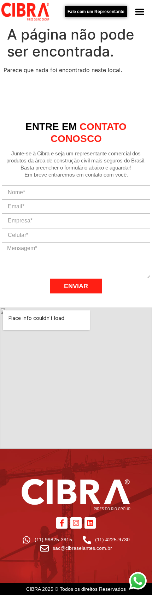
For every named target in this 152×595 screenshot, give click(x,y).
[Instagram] (76, 523)
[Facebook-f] (62, 523)
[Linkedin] (90, 523)
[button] (139, 11)
